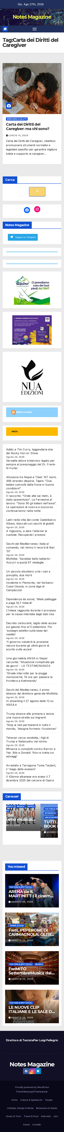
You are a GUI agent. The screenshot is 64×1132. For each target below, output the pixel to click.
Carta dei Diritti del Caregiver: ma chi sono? (27, 126)
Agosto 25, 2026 (22, 902)
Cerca (10, 180)
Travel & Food (17, 926)
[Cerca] (37, 191)
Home (14, 1100)
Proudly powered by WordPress (32, 1087)
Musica (38, 806)
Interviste (25, 806)
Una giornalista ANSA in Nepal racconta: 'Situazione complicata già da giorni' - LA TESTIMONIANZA (30, 662)
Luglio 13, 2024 (18, 135)
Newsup (27, 1091)
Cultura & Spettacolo (31, 1100)
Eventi (14, 806)
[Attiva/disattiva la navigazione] (34, 29)
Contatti (36, 1124)
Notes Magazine (32, 17)
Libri (56, 1116)
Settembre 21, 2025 (24, 825)
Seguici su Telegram (25, 237)
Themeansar (40, 1091)
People (48, 806)
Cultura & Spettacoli (21, 887)
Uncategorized (18, 811)
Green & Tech (13, 1116)
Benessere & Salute (17, 119)
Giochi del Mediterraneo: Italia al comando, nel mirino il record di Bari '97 (30, 547)
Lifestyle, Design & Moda (20, 1108)
